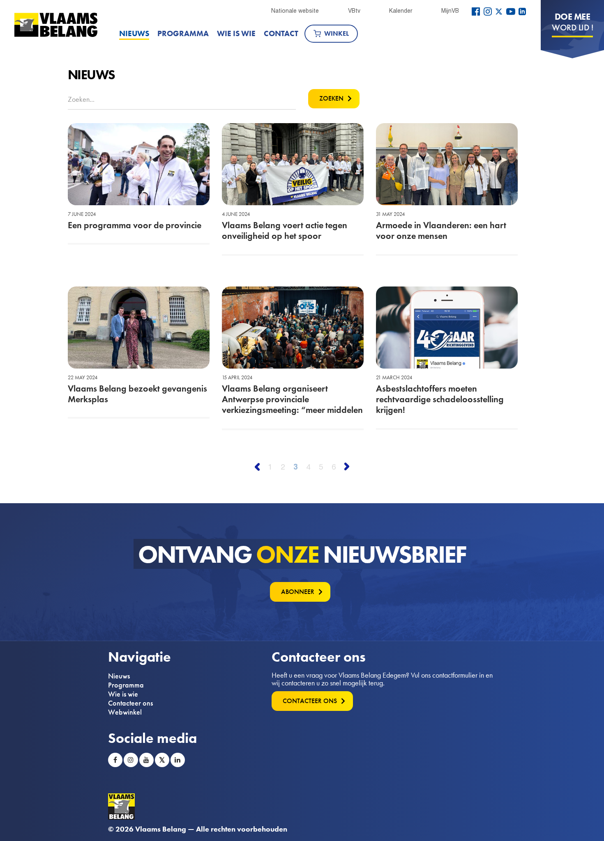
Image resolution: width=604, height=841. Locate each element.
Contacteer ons (130, 703)
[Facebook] (476, 11)
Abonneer (297, 592)
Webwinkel (125, 712)
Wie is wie (236, 33)
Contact (281, 33)
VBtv (354, 10)
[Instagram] (488, 11)
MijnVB (450, 10)
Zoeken (331, 98)
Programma (183, 33)
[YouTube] (510, 11)
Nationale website (295, 10)
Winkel (336, 33)
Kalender (400, 10)
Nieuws (134, 33)
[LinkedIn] (522, 11)
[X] (499, 11)
